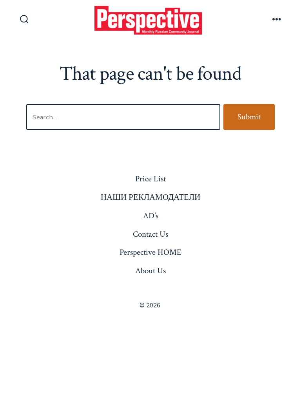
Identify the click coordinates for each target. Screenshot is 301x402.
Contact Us (150, 234)
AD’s (150, 215)
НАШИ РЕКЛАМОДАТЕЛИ (150, 197)
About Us (150, 270)
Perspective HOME (150, 252)
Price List (150, 179)
